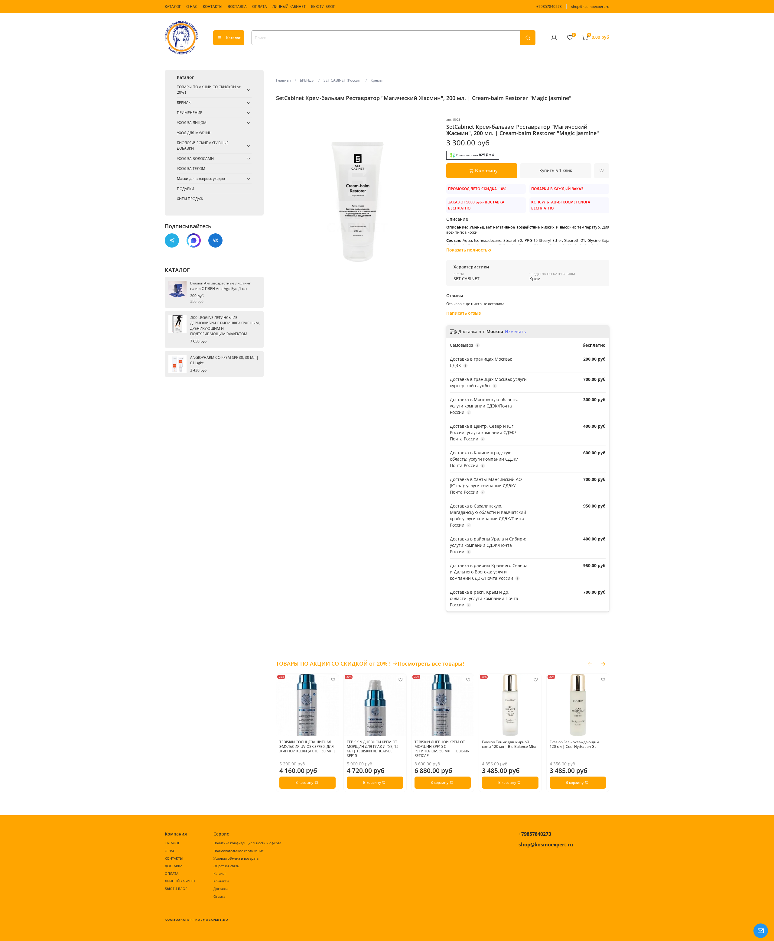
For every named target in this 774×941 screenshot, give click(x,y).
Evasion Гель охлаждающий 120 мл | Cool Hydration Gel (574, 744)
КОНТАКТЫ (212, 6)
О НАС (191, 6)
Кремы (376, 80)
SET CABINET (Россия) (343, 80)
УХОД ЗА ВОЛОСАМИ (195, 158)
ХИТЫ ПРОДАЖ (190, 198)
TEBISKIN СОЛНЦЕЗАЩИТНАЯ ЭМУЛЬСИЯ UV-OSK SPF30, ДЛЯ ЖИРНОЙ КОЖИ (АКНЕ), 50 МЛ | (307, 746)
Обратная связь (226, 866)
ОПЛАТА (259, 6)
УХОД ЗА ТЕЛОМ (191, 168)
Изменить (515, 331)
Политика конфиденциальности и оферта (247, 843)
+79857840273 (549, 6)
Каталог (233, 37)
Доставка (220, 888)
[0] (569, 37)
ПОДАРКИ (185, 188)
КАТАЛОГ (173, 6)
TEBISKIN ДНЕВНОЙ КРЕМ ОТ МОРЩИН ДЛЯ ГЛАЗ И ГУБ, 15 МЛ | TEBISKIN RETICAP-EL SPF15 (372, 748)
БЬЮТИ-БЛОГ (323, 6)
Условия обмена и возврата (236, 858)
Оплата (219, 896)
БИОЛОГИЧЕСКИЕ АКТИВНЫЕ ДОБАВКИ (203, 145)
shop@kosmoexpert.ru (590, 6)
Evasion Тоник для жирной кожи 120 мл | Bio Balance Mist (509, 744)
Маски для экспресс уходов (201, 178)
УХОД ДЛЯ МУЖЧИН (194, 132)
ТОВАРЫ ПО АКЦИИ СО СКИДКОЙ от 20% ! (209, 89)
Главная (283, 80)
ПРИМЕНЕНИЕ (189, 112)
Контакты (221, 881)
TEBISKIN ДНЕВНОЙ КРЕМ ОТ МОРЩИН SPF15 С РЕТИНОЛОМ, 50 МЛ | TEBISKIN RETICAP (441, 748)
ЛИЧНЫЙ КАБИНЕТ (289, 6)
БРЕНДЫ (307, 80)
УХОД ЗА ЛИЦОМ (192, 122)
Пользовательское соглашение (238, 851)
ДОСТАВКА (237, 6)
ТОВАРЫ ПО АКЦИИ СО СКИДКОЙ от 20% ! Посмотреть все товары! (370, 663)
